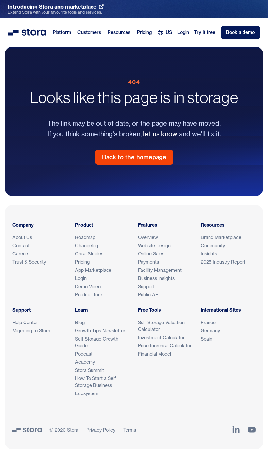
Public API (148, 294)
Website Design (154, 245)
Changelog (86, 245)
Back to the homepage (134, 157)
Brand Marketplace (221, 237)
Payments (148, 262)
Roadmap (85, 237)
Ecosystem (86, 393)
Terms (129, 430)
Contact (21, 245)
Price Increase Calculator (165, 345)
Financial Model (154, 354)
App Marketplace (93, 270)
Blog (80, 322)
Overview (148, 237)
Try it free (204, 32)
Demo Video (88, 286)
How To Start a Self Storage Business (95, 381)
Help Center (25, 322)
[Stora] (27, 429)
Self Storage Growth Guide (96, 342)
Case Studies (89, 253)
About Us (22, 237)
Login (183, 32)
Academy (85, 362)
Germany (210, 330)
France (208, 322)
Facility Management (160, 270)
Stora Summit (89, 370)
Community (213, 245)
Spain (206, 338)
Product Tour (88, 294)
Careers (20, 253)
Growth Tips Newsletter (100, 330)
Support (146, 286)
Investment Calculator (161, 337)
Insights (209, 253)
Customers (89, 32)
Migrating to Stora (31, 330)
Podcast (83, 354)
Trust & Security (29, 262)
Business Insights (156, 278)
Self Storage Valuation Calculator (161, 326)
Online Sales (151, 253)
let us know (160, 134)
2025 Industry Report (223, 262)
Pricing (144, 32)
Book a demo (240, 32)
